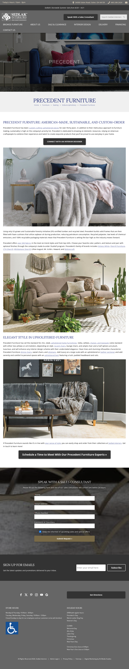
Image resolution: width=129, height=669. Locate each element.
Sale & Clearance (57, 24)
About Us (35, 24)
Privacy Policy (67, 659)
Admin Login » (55, 659)
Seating (55, 105)
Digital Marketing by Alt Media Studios (98, 659)
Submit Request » (64, 538)
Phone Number (41, 513)
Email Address (41, 504)
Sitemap (78, 659)
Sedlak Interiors (115, 443)
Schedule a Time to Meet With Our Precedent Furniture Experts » (64, 454)
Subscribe (116, 567)
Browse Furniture (13, 24)
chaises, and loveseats (99, 343)
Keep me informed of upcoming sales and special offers (66, 532)
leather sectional (107, 352)
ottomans (52, 352)
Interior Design (82, 24)
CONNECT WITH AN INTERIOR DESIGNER (64, 141)
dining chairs (26, 352)
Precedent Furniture (87, 105)
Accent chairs (60, 346)
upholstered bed (51, 355)
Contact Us (9, 30)
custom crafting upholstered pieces (44, 128)
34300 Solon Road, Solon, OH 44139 (90, 2)
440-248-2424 (116, 2)
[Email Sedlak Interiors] (126, 2)
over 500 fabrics (24, 243)
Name (37, 494)
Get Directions (96, 595)
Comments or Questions (44, 522)
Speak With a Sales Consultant (80, 17)
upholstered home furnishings (64, 343)
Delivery (103, 24)
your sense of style (53, 443)
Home (36, 105)
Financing (120, 24)
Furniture (45, 105)
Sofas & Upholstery (69, 105)
